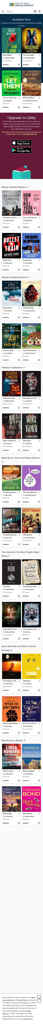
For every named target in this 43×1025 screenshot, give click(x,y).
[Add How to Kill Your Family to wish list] (39, 227)
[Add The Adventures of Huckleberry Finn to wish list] (19, 502)
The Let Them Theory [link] (10, 98)
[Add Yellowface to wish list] (39, 690)
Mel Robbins (8, 100)
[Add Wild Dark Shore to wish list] (39, 107)
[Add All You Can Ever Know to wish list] (39, 733)
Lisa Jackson (8, 310)
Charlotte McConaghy (31, 100)
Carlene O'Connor (30, 353)
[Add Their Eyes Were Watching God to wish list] (39, 502)
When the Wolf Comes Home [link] (10, 441)
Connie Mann (9, 816)
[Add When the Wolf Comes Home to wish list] (19, 450)
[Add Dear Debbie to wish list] (19, 64)
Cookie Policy (27, 1019)
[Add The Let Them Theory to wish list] (19, 107)
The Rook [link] (6, 587)
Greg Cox (27, 632)
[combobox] (17, 11)
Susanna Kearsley (30, 310)
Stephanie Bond (29, 816)
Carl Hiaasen (28, 263)
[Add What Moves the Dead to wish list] (39, 408)
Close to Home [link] (8, 351)
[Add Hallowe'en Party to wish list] (19, 408)
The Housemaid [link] (28, 55)
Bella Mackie (28, 220)
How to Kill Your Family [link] (30, 218)
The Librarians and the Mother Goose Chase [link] (30, 629)
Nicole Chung (29, 726)
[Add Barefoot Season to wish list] (39, 780)
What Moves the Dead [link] (30, 398)
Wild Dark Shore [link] (29, 98)
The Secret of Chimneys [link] (10, 218)
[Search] (3, 11)
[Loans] (35, 11)
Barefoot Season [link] (29, 771)
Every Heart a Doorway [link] (10, 629)
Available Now (21, 19)
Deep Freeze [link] (7, 308)
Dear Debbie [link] (7, 55)
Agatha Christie (9, 220)
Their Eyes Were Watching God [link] (30, 492)
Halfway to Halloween (12, 367)
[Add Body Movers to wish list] (39, 823)
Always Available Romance (15, 277)
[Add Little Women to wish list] (39, 544)
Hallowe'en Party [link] (9, 398)
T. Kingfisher (28, 401)
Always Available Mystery (14, 187)
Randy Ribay (8, 726)
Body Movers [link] (27, 814)
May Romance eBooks (12, 740)
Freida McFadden (10, 58)
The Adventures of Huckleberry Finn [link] (10, 492)
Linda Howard (9, 774)
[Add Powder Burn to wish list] (39, 270)
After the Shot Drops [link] (10, 723)
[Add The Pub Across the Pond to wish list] (39, 360)
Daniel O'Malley (9, 589)
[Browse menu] (39, 11)
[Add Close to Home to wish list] (19, 360)
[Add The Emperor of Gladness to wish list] (19, 690)
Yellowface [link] (26, 681)
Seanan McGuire (10, 632)
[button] (19, 55)
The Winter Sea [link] (28, 308)
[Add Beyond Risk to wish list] (19, 823)
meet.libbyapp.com (30, 134)
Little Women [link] (27, 535)
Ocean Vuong (9, 683)
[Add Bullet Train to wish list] (19, 270)
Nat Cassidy (8, 443)
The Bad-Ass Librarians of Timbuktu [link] (30, 587)
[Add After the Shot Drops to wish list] (19, 733)
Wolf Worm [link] (27, 441)
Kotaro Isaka (8, 263)
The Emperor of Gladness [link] (10, 681)
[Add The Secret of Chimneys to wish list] (19, 227)
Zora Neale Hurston (30, 495)
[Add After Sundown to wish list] (19, 780)
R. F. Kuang (28, 683)
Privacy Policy (22, 1000)
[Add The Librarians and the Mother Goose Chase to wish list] (39, 639)
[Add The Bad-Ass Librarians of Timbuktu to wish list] (39, 596)
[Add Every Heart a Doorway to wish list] (19, 639)
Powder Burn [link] (27, 260)
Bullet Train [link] (7, 260)
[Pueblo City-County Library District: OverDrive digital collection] (21, 4)
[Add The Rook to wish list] (19, 596)
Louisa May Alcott (30, 537)
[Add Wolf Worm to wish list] (39, 450)
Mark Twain (8, 495)
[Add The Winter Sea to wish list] (39, 317)
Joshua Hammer (29, 589)
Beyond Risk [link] (7, 814)
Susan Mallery (29, 774)
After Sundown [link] (8, 771)
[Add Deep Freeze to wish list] (19, 317)
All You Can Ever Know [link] (30, 723)
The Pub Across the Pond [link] (30, 351)
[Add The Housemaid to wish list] (39, 64)
